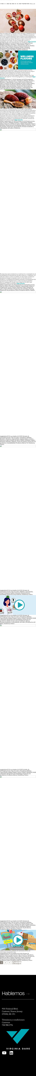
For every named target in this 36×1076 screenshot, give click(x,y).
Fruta (7, 47)
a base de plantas (11, 86)
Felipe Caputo (4, 121)
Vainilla (28, 89)
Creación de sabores (24, 46)
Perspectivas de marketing (7, 48)
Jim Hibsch (3, 43)
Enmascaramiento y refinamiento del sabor (12, 622)
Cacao (16, 82)
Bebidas (2, 44)
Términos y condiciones (13, 1020)
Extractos (10, 46)
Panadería (20, 81)
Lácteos (23, 82)
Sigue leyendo (32, 42)
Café (19, 82)
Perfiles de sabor (21, 83)
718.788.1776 (7, 1025)
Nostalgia (18, 48)
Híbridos (19, 85)
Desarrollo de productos (24, 86)
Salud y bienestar (14, 47)
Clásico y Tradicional (14, 924)
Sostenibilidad (11, 443)
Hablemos (13, 993)
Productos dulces (16, 50)
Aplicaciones (28, 43)
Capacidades (20, 44)
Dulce (8, 50)
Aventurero (29, 79)
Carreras (6, 1022)
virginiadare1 (3, 79)
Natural (24, 85)
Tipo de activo (12, 81)
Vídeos (2, 444)
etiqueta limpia (24, 439)
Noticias (29, 85)
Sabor (15, 46)
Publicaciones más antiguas (16, 962)
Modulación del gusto (10, 89)
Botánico (7, 44)
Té (18, 89)
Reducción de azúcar (13, 621)
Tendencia (25, 50)
